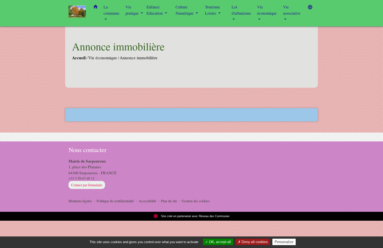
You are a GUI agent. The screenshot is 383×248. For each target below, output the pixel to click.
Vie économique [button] (267, 10)
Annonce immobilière (139, 57)
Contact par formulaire (86, 185)
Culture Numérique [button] (185, 10)
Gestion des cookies (196, 200)
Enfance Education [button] (155, 10)
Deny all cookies (254, 242)
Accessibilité (147, 200)
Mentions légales (80, 200)
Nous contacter (87, 150)
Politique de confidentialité (115, 200)
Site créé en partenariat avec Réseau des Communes (195, 216)
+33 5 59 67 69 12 (81, 178)
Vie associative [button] (291, 10)
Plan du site (169, 200)
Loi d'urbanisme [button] (241, 10)
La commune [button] (111, 10)
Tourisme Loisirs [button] (212, 10)
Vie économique (102, 57)
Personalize (284, 242)
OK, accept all (219, 242)
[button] (95, 7)
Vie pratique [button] (132, 10)
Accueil (79, 58)
